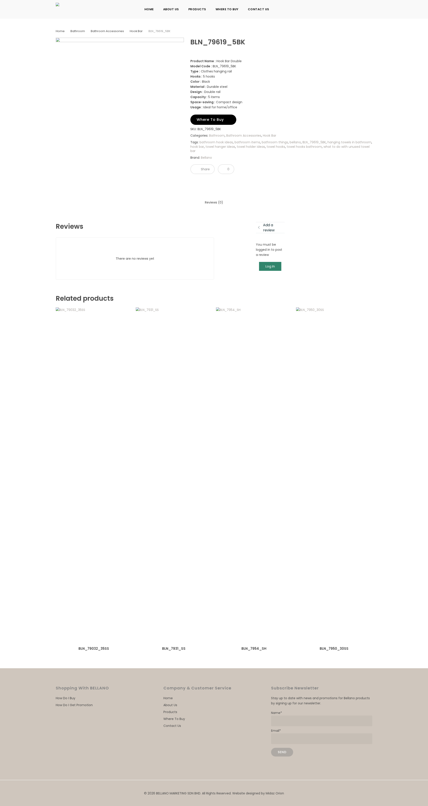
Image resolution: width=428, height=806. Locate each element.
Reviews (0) (214, 202)
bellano (295, 142)
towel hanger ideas (220, 146)
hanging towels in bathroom (349, 142)
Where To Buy (174, 719)
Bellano (206, 157)
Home (60, 31)
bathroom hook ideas (216, 142)
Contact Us (172, 726)
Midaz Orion (275, 793)
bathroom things (275, 142)
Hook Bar (136, 31)
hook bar (197, 146)
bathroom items (247, 142)
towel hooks (276, 146)
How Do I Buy (65, 698)
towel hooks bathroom (304, 146)
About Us (170, 705)
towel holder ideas (251, 146)
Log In (270, 266)
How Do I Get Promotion (74, 705)
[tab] (214, 202)
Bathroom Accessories (107, 31)
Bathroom (77, 31)
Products (170, 712)
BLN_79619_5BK (314, 142)
